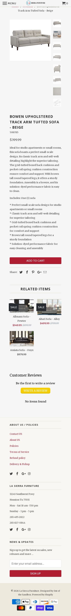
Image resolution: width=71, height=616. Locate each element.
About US (15, 440)
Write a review (35, 390)
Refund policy (18, 458)
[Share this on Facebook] (26, 272)
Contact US (16, 434)
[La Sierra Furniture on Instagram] (29, 474)
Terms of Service (19, 452)
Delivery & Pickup (20, 464)
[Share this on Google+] (38, 272)
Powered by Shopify (42, 594)
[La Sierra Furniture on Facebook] (17, 474)
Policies (14, 446)
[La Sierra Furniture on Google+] (24, 474)
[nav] (9, 3)
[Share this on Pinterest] (32, 272)
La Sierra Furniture (29, 591)
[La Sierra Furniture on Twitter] (11, 474)
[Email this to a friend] (44, 272)
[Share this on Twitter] (20, 272)
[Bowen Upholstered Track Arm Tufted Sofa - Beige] (30, 40)
